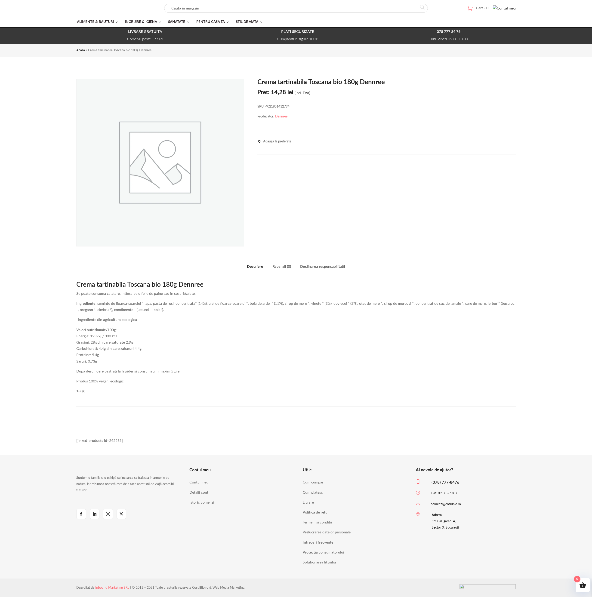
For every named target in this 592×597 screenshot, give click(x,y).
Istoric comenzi (201, 502)
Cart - (482, 8)
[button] (274, 141)
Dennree (281, 116)
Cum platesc (313, 492)
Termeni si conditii (317, 522)
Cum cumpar (313, 482)
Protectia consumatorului (323, 552)
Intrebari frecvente (318, 542)
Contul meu (198, 482)
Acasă (80, 50)
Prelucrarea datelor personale (327, 532)
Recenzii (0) (281, 266)
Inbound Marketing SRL (112, 587)
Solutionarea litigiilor (319, 562)
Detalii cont (198, 492)
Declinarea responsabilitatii (322, 266)
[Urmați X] (121, 514)
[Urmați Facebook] (81, 514)
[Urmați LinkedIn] (94, 514)
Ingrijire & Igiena (141, 22)
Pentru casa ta (210, 22)
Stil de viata (247, 22)
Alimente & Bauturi (95, 22)
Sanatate (176, 22)
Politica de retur (316, 512)
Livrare (308, 502)
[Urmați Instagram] (108, 514)
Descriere (255, 266)
